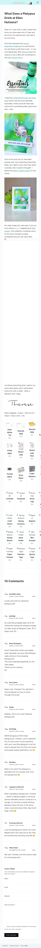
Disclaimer (24, 945)
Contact (5, 945)
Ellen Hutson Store (15, 58)
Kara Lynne (13, 682)
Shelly (11, 707)
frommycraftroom (16, 823)
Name (6, 878)
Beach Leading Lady (21, 171)
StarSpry (12, 762)
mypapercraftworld (16, 787)
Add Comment (9, 905)
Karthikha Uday (14, 594)
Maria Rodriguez (15, 643)
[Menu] (38, 2)
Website (7, 896)
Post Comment (11, 935)
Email (6, 887)
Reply (34, 596)
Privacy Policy (14, 945)
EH (10, 438)
